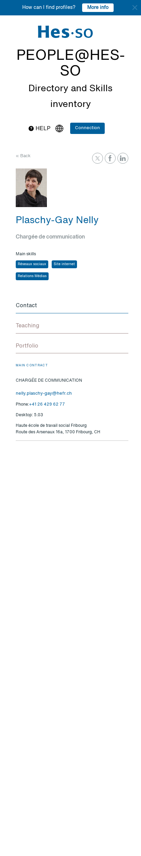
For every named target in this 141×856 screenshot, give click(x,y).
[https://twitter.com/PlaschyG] (97, 158)
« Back (23, 156)
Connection (87, 128)
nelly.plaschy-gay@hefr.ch (44, 393)
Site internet (64, 264)
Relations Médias (32, 276)
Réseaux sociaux (32, 264)
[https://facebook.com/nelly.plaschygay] (110, 158)
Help (42, 129)
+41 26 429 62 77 (47, 405)
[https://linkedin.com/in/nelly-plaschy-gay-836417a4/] (122, 158)
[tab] (72, 306)
